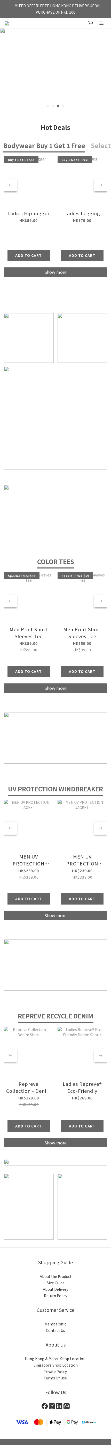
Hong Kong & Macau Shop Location (55, 1358)
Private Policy (55, 1371)
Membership (56, 1323)
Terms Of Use (56, 1377)
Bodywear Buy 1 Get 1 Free (44, 145)
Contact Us (55, 1330)
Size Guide (56, 1282)
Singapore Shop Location (56, 1365)
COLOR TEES (55, 561)
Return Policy (55, 1295)
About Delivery (55, 1289)
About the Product (56, 1276)
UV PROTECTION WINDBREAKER (55, 788)
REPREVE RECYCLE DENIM (55, 1015)
